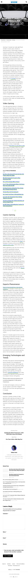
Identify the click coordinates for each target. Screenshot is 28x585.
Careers (13, 563)
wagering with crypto (8, 244)
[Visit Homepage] (14, 2)
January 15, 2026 (10, 496)
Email (4, 538)
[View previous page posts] (13, 210)
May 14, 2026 (12, 477)
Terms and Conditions (20, 563)
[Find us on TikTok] (15, 577)
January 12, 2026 (14, 500)
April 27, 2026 (21, 479)
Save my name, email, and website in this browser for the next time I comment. (14, 551)
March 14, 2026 (21, 489)
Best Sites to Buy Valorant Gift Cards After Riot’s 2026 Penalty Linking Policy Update (13, 174)
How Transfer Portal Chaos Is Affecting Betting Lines (13, 194)
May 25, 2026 (12, 472)
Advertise (9, 563)
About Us (4, 563)
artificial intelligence (13, 372)
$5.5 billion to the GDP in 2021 (17, 145)
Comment (5, 513)
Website (5, 544)
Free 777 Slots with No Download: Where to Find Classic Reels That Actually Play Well (13, 185)
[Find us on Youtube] (13, 577)
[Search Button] (26, 2)
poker (21, 241)
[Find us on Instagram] (16, 577)
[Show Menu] (1, 2)
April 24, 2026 (14, 483)
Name (5, 532)
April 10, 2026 (16, 487)
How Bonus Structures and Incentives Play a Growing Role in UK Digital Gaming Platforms (13, 188)
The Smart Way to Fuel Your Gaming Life (10, 191)
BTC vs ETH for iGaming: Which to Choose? (11, 181)
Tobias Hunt (12, 24)
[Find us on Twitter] (11, 577)
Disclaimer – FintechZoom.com (14, 565)
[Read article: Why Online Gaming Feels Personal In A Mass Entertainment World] (5, 476)
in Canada (13, 78)
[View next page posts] (15, 210)
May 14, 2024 (18, 24)
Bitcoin (22, 267)
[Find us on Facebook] (10, 577)
